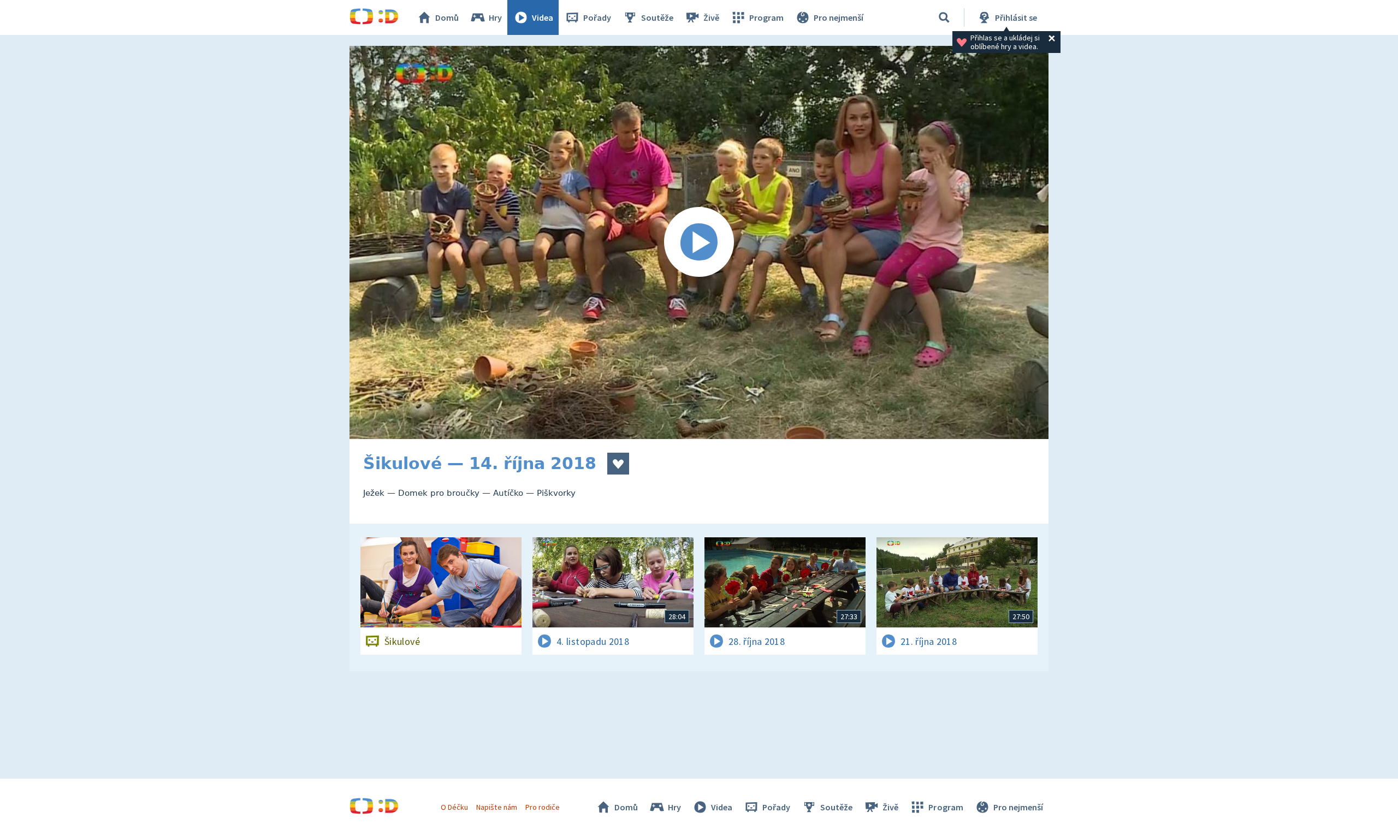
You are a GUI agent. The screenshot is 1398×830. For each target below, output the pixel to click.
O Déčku (454, 807)
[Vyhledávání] (944, 17)
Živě (711, 17)
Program (766, 17)
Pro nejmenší (838, 17)
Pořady (597, 17)
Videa (542, 17)
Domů (447, 17)
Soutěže (657, 17)
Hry (495, 17)
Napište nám (496, 807)
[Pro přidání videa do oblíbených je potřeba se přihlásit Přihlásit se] (618, 464)
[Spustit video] (699, 242)
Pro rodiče (542, 807)
